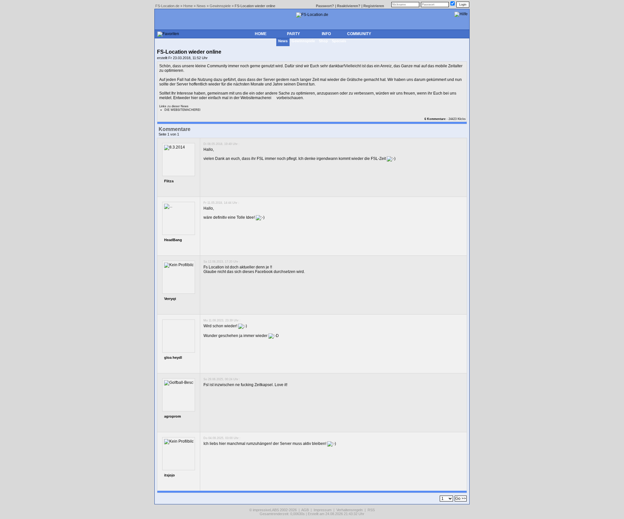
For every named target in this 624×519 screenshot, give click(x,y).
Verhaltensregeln (349, 510)
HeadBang (173, 240)
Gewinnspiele (220, 6)
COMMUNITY (359, 34)
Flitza (169, 181)
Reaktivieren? (348, 6)
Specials (339, 41)
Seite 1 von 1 (169, 134)
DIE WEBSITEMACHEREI (182, 109)
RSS (371, 510)
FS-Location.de (167, 6)
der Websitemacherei (252, 98)
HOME (260, 34)
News (201, 6)
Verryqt (170, 299)
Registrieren (373, 6)
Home (188, 6)
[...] (168, 206)
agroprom (172, 416)
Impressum (323, 510)
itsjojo (169, 475)
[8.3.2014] (174, 147)
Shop (323, 41)
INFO (326, 34)
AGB (305, 510)
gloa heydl (173, 357)
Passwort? (325, 6)
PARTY (293, 34)
